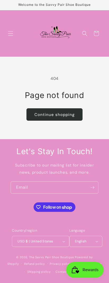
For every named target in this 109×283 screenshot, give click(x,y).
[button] (10, 33)
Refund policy (34, 264)
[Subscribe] (92, 187)
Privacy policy (60, 264)
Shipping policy (39, 272)
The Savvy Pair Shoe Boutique (51, 257)
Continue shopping (54, 114)
